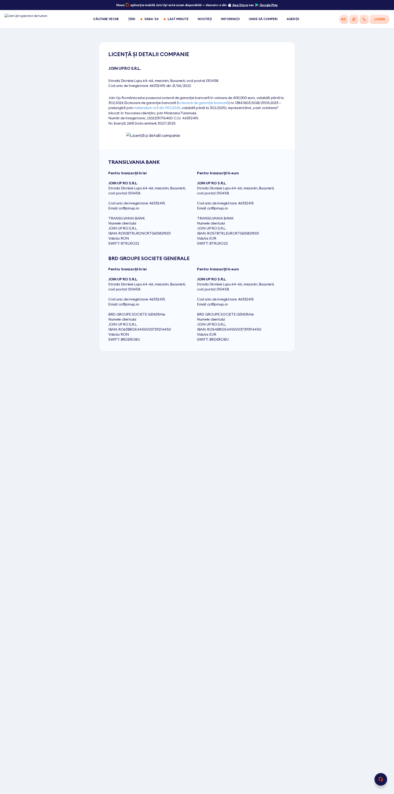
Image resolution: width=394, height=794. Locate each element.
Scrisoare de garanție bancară (203, 102)
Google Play (268, 5)
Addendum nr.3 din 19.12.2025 (157, 107)
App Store (240, 5)
